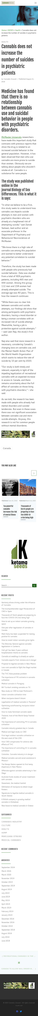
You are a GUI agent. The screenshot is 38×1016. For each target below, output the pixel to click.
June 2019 (5, 896)
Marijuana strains (11, 836)
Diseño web (19, 1005)
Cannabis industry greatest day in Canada (17, 728)
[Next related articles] (34, 473)
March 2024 (6, 871)
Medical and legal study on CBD (13, 732)
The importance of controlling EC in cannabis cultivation (18, 749)
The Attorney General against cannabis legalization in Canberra (16, 645)
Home (3, 30)
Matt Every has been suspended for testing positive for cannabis (18, 635)
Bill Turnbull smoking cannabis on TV (15, 687)
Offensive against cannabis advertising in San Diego (18, 771)
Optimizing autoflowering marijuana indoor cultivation (18, 706)
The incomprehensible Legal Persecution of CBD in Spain (18, 610)
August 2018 (6, 933)
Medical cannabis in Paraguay (12, 683)
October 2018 (7, 926)
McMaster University (11, 137)
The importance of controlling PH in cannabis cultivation (19, 723)
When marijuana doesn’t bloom (13, 698)
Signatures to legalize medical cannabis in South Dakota (17, 794)
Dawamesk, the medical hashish (13, 783)
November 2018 (7, 922)
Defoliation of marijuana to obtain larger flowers (17, 788)
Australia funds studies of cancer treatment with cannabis (18, 778)
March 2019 (6, 907)
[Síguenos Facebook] (17, 1011)
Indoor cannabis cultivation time (13, 694)
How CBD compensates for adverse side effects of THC (17, 743)
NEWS (10, 30)
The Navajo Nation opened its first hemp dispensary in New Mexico (17, 765)
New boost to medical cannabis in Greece (17, 805)
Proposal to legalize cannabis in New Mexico (18, 664)
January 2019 (6, 915)
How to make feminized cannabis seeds (16, 712)
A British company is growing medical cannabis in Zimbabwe (15, 800)
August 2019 (6, 889)
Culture (5, 825)
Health (17, 30)
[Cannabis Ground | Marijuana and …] (8, 2)
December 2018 (7, 919)
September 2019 (8, 885)
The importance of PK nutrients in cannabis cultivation (18, 678)
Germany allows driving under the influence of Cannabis (18, 603)
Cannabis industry (11, 821)
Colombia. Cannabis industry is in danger (17, 754)
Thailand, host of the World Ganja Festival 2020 (17, 716)
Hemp (4, 832)
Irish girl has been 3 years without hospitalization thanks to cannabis (14, 651)
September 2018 (8, 930)
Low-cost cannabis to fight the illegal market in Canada (18, 668)
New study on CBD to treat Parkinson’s (16, 691)
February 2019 (7, 911)
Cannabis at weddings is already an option (17, 656)
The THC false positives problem (14, 673)
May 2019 (5, 900)
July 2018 (5, 937)
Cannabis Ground (10, 79)
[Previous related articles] (28, 473)
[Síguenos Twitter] (21, 1011)
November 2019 (7, 878)
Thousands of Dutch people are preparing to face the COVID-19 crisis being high (27, 512)
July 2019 (5, 893)
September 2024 (8, 867)
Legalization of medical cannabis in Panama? (18, 702)
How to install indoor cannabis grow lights (17, 640)
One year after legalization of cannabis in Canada (17, 628)
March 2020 (6, 874)
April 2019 (5, 904)
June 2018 (5, 941)
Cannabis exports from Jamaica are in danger (18, 660)
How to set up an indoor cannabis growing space (17, 622)
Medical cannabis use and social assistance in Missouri (18, 759)
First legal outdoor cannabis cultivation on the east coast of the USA (17, 736)
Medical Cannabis (11, 840)
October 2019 (7, 882)
